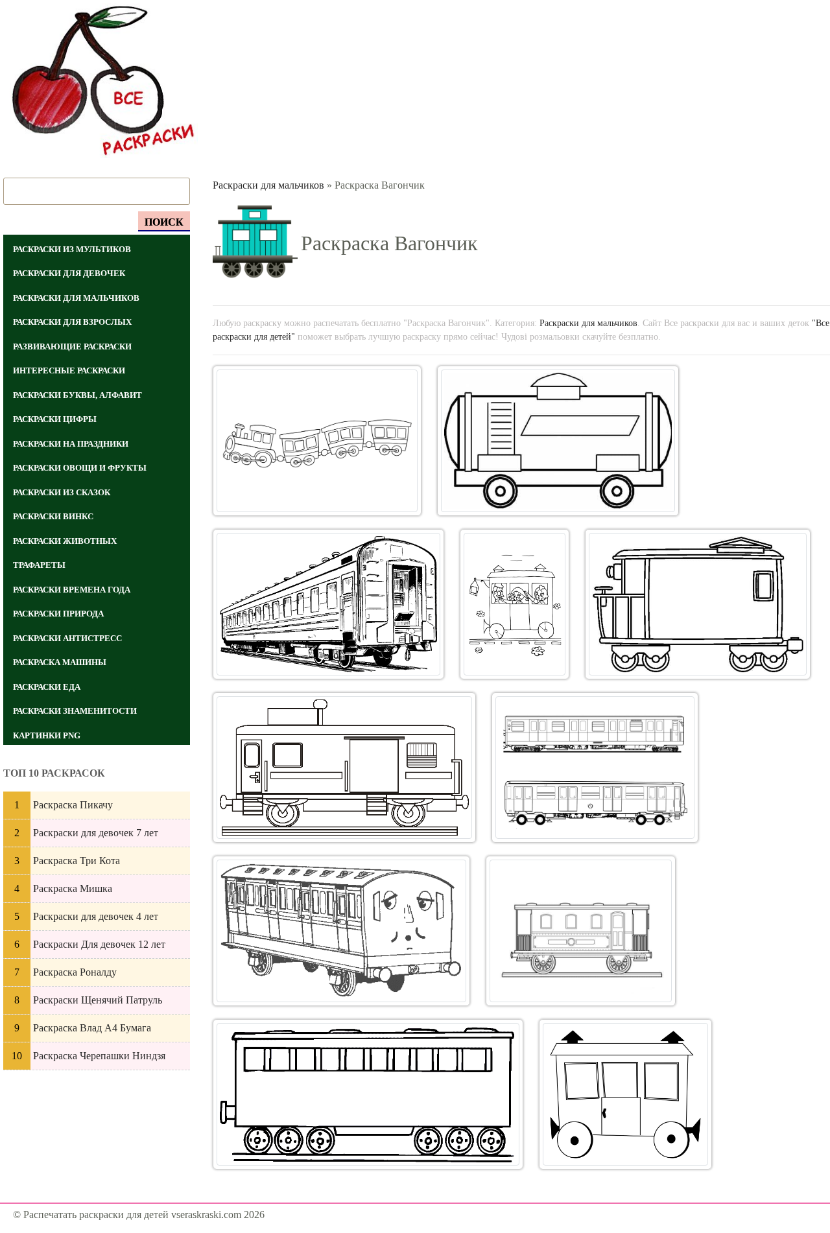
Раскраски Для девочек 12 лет (99, 944)
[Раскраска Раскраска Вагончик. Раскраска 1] (317, 441)
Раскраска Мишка (72, 888)
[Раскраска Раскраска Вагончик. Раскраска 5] (698, 604)
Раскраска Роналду (75, 972)
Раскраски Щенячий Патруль (97, 999)
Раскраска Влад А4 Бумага (92, 1027)
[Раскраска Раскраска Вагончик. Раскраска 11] (625, 1094)
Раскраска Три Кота (76, 860)
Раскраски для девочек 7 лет (95, 832)
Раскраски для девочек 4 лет (95, 916)
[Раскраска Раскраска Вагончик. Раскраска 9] (581, 931)
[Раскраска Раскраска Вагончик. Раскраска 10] (368, 1094)
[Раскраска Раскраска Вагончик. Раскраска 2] (558, 441)
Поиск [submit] (164, 222)
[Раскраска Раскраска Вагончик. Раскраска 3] (329, 604)
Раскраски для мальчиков (268, 185)
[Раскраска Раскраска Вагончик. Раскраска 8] (341, 931)
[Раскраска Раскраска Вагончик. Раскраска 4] (514, 604)
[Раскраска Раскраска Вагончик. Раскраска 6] (345, 767)
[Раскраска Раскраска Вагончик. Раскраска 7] (595, 767)
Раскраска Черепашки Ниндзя (99, 1055)
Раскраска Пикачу (73, 804)
